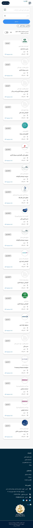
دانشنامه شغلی (28, 460)
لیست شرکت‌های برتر (26, 462)
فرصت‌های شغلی (27, 457)
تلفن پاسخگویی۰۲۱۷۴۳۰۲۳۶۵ (21, 494)
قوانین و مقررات (28, 480)
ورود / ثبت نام (6, 3)
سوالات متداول (28, 474)
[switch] (6, 32)
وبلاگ (30, 465)
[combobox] (16, 10)
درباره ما (29, 477)
